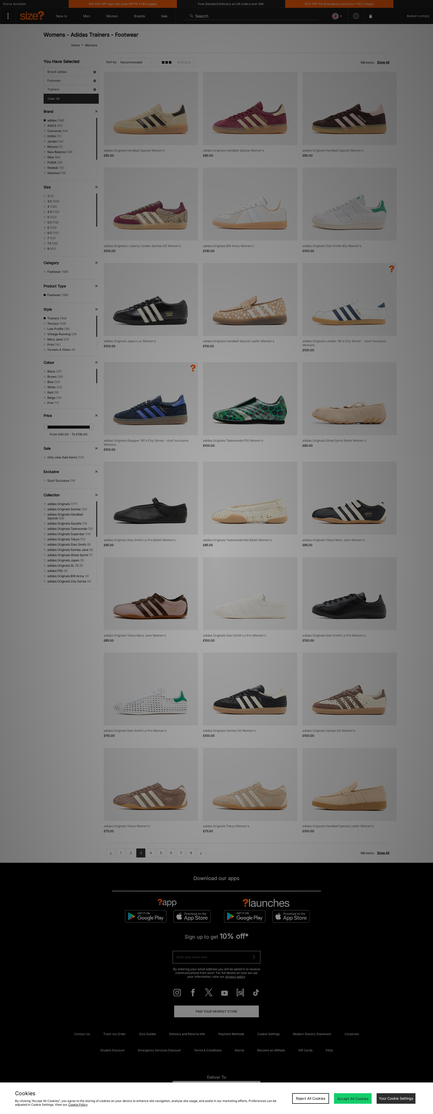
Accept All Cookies (352, 1098)
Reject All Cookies (310, 1098)
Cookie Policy (78, 1104)
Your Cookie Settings (396, 1098)
